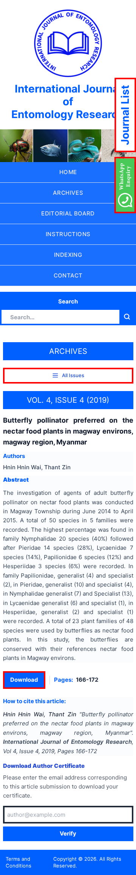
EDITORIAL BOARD (68, 213)
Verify (68, 833)
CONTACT (68, 275)
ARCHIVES (68, 192)
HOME (68, 172)
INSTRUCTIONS (68, 234)
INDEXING (68, 254)
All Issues (73, 375)
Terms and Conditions (18, 862)
